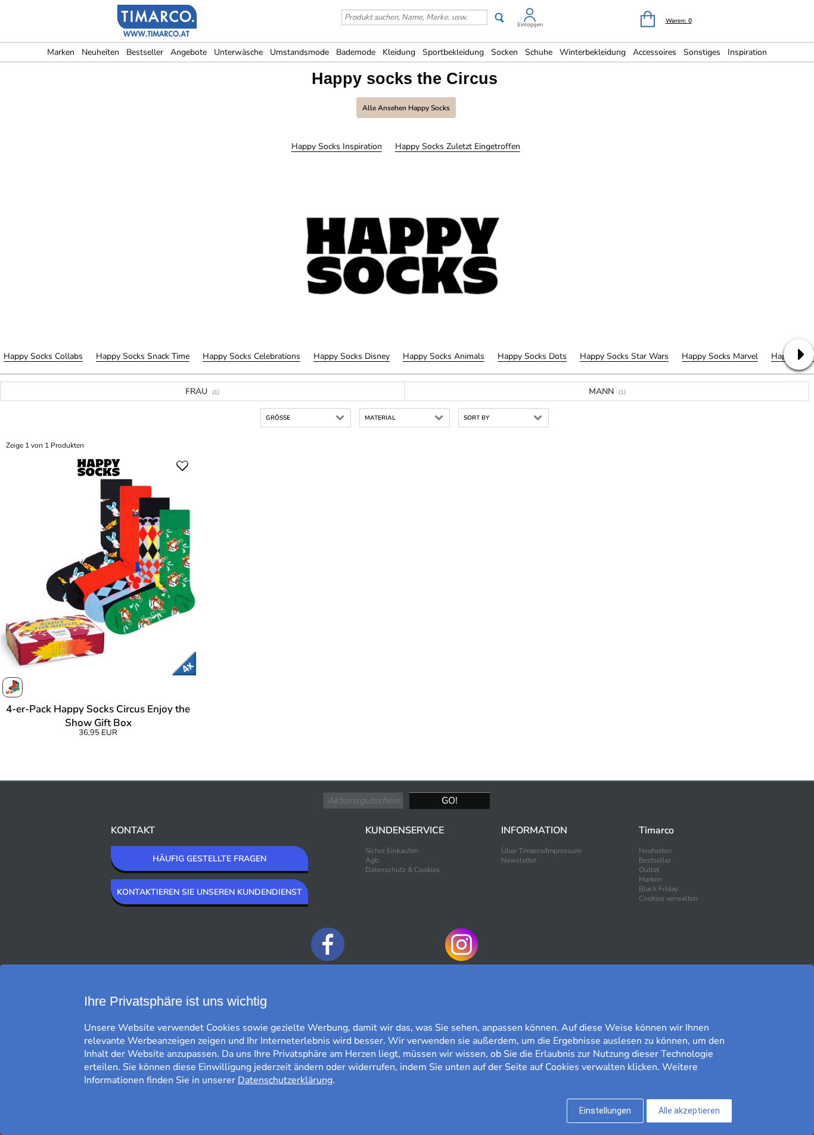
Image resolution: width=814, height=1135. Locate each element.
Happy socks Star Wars (624, 356)
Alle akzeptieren (689, 1110)
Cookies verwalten (668, 898)
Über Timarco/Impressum (541, 850)
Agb (372, 860)
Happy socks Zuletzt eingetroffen (457, 146)
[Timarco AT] (157, 22)
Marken (60, 52)
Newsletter (518, 860)
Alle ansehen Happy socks (406, 108)
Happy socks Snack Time (142, 356)
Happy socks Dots (532, 356)
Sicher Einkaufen (391, 850)
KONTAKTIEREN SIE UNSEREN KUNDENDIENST (209, 892)
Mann (607, 391)
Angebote (188, 52)
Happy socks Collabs (43, 356)
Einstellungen (605, 1110)
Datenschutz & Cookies (402, 869)
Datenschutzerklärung (285, 1080)
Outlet (649, 869)
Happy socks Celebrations (251, 356)
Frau (202, 391)
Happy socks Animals (443, 356)
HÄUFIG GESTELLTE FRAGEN (209, 858)
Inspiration (747, 52)
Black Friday (658, 889)
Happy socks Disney (351, 356)
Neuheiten (100, 52)
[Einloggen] (530, 17)
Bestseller (144, 52)
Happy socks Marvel (720, 356)
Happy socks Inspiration (336, 146)
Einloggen (530, 24)
